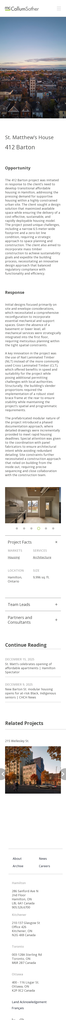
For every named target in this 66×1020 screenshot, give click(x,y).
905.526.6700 (21, 907)
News (43, 859)
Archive (18, 866)
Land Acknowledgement (29, 1002)
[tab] (17, 528)
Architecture (42, 557)
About (17, 859)
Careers (44, 866)
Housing (14, 557)
